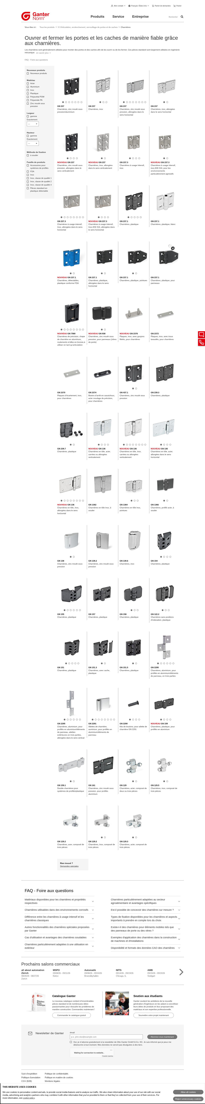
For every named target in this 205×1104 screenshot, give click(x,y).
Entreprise (140, 16)
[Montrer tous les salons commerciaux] (181, 971)
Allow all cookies (188, 1092)
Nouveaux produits (38, 73)
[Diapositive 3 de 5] (134, 217)
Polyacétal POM (37, 97)
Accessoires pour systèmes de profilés (39, 166)
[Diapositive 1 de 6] (64, 610)
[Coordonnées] (201, 342)
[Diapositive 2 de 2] (167, 102)
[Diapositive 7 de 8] (142, 102)
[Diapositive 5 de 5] (140, 217)
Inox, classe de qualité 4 (41, 185)
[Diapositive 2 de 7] (66, 102)
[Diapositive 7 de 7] (81, 102)
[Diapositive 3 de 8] (130, 102)
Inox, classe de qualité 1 (41, 178)
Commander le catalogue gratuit (71, 1015)
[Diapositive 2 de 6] (67, 610)
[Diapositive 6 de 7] (78, 102)
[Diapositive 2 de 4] (70, 158)
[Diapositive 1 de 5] (128, 217)
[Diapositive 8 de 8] (145, 102)
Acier (32, 83)
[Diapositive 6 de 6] (80, 610)
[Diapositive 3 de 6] (70, 610)
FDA (32, 171)
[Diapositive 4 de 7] (72, 102)
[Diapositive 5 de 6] (77, 610)
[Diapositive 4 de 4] (77, 158)
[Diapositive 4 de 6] (73, 610)
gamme (33, 116)
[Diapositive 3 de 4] (73, 158)
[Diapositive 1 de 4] (67, 158)
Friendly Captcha (107, 1056)
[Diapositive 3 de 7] (69, 102)
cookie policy (29, 1098)
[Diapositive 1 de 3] (100, 102)
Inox (32, 90)
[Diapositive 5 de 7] (75, 102)
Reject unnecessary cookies (188, 1099)
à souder (34, 155)
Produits (97, 16)
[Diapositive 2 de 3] (103, 102)
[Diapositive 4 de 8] (133, 102)
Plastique (34, 93)
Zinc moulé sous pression (37, 104)
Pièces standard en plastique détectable (39, 189)
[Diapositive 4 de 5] (137, 217)
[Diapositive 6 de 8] (139, 102)
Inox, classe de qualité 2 (41, 181)
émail (72, 1032)
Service (118, 16)
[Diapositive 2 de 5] (131, 217)
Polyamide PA (36, 100)
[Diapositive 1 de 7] (63, 102)
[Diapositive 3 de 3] (106, 102)
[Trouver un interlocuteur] (201, 334)
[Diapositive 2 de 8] (127, 102)
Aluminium (34, 87)
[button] (118, 6)
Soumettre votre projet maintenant (153, 1015)
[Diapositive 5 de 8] (136, 102)
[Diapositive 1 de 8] (124, 102)
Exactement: (32, 119)
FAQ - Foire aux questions (36, 60)
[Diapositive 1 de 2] (164, 102)
